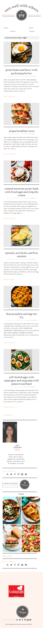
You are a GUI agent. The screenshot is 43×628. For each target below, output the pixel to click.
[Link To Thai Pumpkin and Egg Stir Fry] (21, 297)
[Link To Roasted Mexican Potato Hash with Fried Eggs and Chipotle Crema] (21, 171)
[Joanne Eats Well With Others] (21, 11)
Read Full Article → (10, 96)
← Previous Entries (8, 416)
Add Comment (30, 387)
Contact (32, 31)
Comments (32, 76)
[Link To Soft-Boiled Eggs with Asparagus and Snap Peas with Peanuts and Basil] (21, 360)
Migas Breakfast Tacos (21, 130)
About (31, 28)
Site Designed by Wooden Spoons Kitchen (18, 624)
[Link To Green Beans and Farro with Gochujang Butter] (21, 52)
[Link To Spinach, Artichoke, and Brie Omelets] (21, 236)
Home (6, 28)
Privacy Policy (7, 556)
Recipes (12, 31)
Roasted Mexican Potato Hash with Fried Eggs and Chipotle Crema (21, 192)
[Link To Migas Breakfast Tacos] (21, 114)
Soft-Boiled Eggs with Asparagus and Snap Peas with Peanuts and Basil (21, 380)
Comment (32, 259)
